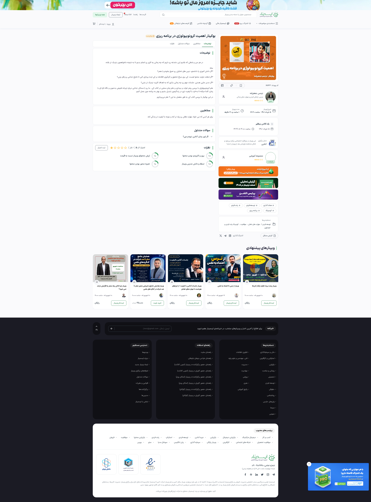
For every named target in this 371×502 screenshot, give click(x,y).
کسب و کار (266, 437)
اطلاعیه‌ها (128, 14)
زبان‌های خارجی (269, 401)
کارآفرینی (226, 442)
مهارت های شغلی (254, 224)
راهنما (135, 14)
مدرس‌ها (145, 395)
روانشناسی (271, 395)
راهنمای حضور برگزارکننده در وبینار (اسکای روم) (194, 377)
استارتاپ (169, 437)
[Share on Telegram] (225, 235)
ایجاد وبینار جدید (142, 364)
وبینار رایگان (212, 442)
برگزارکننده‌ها (144, 389)
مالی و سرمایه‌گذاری (267, 352)
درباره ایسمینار (143, 358)
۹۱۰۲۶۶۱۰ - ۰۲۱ (257, 465)
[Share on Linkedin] (230, 235)
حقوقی (272, 389)
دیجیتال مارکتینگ (249, 437)
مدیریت (245, 364)
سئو (150, 442)
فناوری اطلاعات (242, 352)
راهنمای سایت (206, 352)
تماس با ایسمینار (142, 401)
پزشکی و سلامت (268, 370)
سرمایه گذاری (195, 442)
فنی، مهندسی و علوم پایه (238, 358)
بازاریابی (272, 364)
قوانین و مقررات (142, 383)
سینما (272, 407)
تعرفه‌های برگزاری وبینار (140, 370)
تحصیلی (271, 377)
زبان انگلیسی (179, 442)
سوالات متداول (143, 377)
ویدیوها (145, 352)
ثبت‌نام (102, 24)
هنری (246, 383)
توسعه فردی (266, 224)
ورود (108, 24)
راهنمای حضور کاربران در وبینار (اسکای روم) (195, 383)
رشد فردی (156, 437)
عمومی (272, 414)
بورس (139, 442)
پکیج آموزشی (243, 389)
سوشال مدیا (163, 442)
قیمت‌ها (143, 14)
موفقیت (243, 224)
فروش (112, 437)
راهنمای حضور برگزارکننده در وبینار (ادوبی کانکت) (193, 364)
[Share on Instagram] (220, 235)
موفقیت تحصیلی (264, 442)
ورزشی (245, 377)
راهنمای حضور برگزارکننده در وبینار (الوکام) (196, 389)
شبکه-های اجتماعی (243, 442)
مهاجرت (244, 370)
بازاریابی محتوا (140, 437)
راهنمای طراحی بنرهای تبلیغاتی (200, 358)
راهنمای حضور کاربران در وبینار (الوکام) (197, 395)
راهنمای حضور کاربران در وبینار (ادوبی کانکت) (194, 370)
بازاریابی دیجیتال (229, 437)
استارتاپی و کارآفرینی (267, 358)
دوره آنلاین (199, 437)
